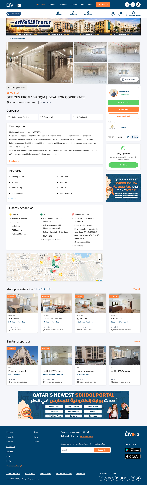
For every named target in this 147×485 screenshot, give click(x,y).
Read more (14, 161)
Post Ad (104, 4)
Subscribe (102, 450)
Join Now (123, 165)
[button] (13, 4)
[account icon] (138, 4)
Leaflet (100, 280)
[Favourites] (132, 4)
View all (136, 289)
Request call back (123, 116)
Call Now (124, 109)
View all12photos (131, 79)
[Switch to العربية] (127, 4)
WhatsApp (124, 102)
